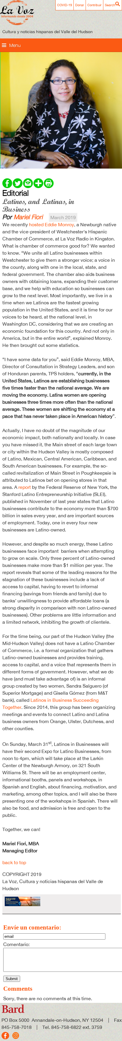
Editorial (15, 193)
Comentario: (16, 944)
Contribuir (94, 5)
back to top (14, 862)
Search (110, 5)
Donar (79, 5)
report (24, 487)
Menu (15, 45)
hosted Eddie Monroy (51, 224)
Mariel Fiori (28, 217)
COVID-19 (64, 5)
